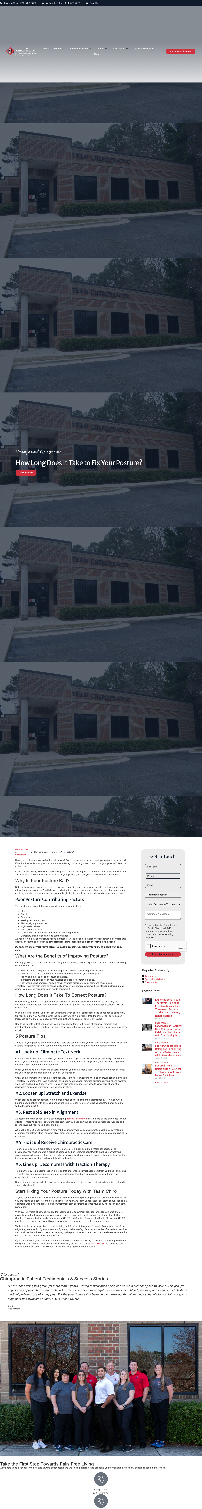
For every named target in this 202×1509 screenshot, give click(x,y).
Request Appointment (163, 954)
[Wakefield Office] (101, 1501)
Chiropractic (50, 452)
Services (58, 48)
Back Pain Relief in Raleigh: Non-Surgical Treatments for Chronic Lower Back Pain (168, 1070)
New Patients (119, 48)
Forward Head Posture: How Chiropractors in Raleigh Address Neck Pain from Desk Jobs (168, 1030)
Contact (100, 48)
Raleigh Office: (101, 1489)
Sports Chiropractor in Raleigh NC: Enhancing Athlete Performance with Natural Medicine (168, 1050)
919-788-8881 (98, 1243)
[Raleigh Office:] (101, 1479)
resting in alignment (77, 1118)
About (97, 54)
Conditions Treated (79, 48)
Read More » (161, 1022)
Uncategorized (27, 452)
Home (46, 48)
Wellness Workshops (144, 48)
